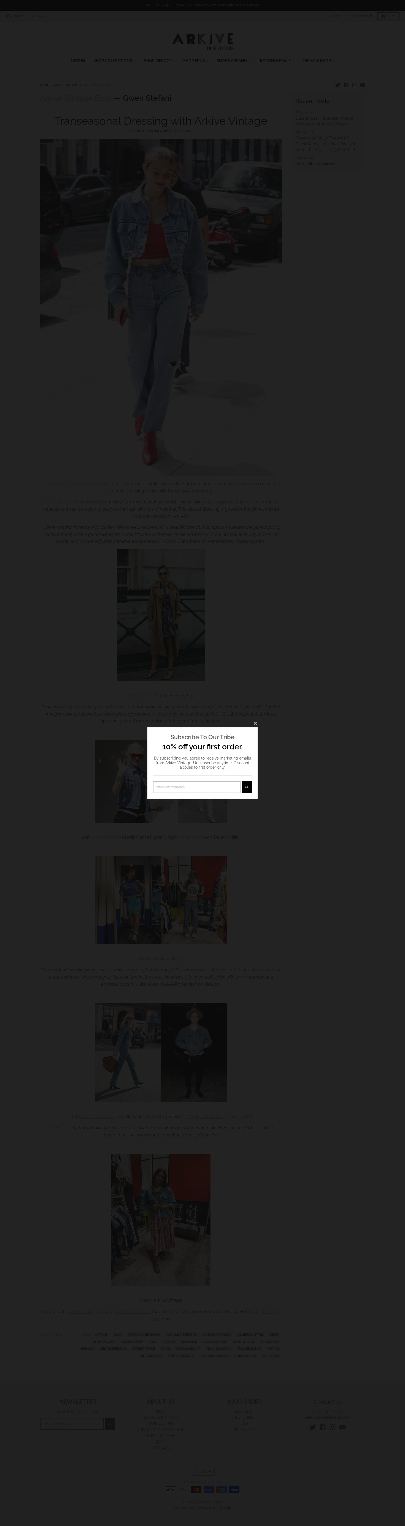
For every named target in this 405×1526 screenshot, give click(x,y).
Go (247, 787)
